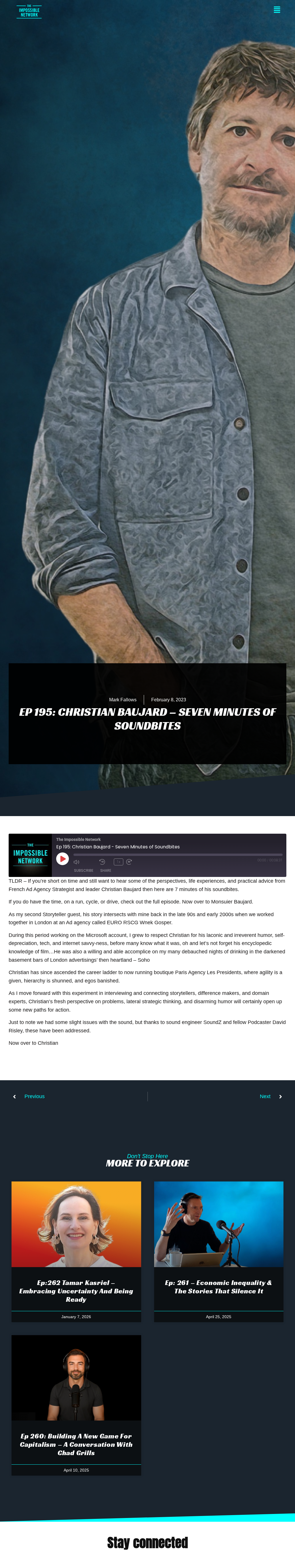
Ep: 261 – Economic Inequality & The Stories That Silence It (218, 1286)
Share (105, 870)
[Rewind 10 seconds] (105, 862)
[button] (162, 10)
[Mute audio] (85, 862)
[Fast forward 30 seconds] (137, 862)
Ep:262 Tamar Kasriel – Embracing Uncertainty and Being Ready (76, 1291)
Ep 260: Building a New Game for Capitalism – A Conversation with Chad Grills (76, 1444)
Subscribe (83, 870)
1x (118, 862)
